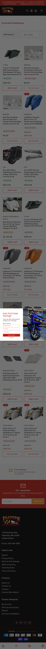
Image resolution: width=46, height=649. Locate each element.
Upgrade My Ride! (11, 335)
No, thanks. (11, 337)
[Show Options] (19, 325)
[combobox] (11, 325)
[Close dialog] (45, 309)
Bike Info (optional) (7, 323)
